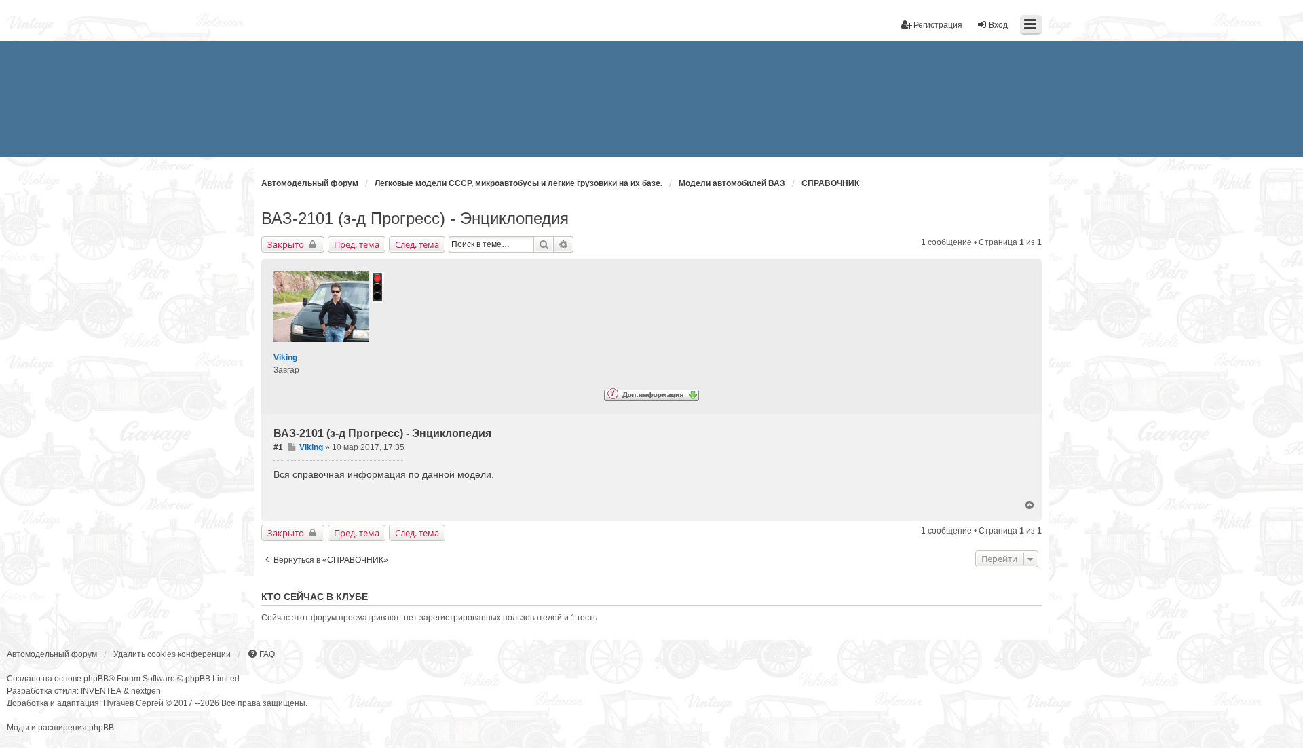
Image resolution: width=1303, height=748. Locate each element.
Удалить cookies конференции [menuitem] (172, 654)
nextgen (146, 691)
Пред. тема (356, 244)
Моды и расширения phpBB (60, 727)
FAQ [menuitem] (267, 654)
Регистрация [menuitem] (937, 25)
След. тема (417, 244)
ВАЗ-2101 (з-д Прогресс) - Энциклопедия (415, 218)
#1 (278, 447)
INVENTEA (101, 691)
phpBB (96, 679)
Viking (285, 357)
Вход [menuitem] (998, 25)
